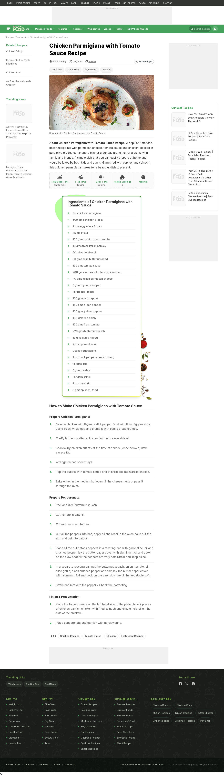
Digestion (14, 737)
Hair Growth (51, 715)
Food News (50, 684)
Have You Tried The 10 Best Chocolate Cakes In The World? (201, 117)
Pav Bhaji (205, 720)
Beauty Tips (51, 737)
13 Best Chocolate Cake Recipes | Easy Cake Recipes (201, 136)
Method (107, 69)
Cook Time (73, 69)
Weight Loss (14, 684)
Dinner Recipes (89, 704)
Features (63, 29)
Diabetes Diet (16, 710)
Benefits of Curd (126, 721)
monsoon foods (44, 29)
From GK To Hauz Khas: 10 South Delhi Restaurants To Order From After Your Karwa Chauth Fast (200, 177)
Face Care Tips (125, 732)
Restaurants (22, 37)
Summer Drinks (125, 715)
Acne (47, 743)
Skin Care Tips (125, 726)
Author (56, 764)
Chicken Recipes (69, 636)
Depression (15, 721)
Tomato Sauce (93, 636)
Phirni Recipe (124, 743)
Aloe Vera (50, 704)
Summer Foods (125, 710)
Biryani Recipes (183, 713)
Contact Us (70, 764)
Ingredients (91, 69)
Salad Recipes (88, 710)
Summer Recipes (126, 704)
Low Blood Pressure (20, 726)
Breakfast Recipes (185, 720)
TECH (117, 3)
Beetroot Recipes (90, 743)
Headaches (15, 743)
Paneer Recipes (89, 715)
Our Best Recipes (182, 107)
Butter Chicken (206, 713)
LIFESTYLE (84, 3)
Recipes (77, 29)
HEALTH (96, 3)
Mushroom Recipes (91, 721)
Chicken (111, 636)
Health (118, 29)
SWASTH (107, 3)
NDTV (9, 3)
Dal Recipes (87, 732)
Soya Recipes (88, 726)
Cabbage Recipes (91, 737)
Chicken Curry (184, 705)
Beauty (47, 699)
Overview (57, 69)
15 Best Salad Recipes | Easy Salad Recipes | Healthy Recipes (200, 155)
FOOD (74, 3)
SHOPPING (167, 3)
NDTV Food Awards (137, 29)
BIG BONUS (154, 3)
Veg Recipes (86, 699)
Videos (107, 29)
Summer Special (125, 699)
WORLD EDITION (23, 3)
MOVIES (64, 3)
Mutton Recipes (161, 713)
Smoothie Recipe (126, 737)
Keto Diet (14, 715)
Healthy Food (16, 732)
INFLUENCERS (129, 3)
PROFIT (37, 3)
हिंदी (45, 3)
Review (92, 61)
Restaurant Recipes (132, 636)
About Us (29, 764)
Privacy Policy (13, 764)
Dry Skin (49, 721)
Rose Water (51, 710)
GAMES (142, 3)
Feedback (44, 764)
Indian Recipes (161, 699)
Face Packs (51, 732)
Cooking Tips (32, 684)
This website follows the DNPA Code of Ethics (142, 764)
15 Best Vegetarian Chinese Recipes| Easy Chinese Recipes (200, 196)
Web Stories (93, 29)
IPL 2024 (53, 3)
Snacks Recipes (89, 748)
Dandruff (49, 726)
